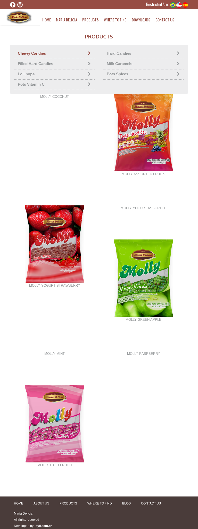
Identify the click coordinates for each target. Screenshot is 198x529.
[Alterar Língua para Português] (173, 4)
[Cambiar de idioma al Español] (185, 4)
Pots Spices (117, 74)
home (46, 19)
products (90, 19)
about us (41, 503)
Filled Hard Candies (35, 63)
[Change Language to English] (179, 4)
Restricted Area (158, 4)
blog (126, 503)
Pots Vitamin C (31, 84)
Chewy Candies (32, 53)
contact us (164, 19)
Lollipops (26, 74)
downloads (141, 19)
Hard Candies (119, 53)
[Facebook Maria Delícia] (12, 4)
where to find (115, 19)
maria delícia (66, 19)
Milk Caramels (119, 63)
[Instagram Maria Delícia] (20, 4)
